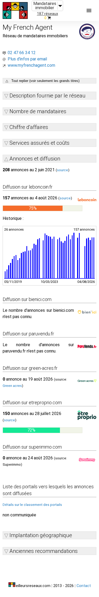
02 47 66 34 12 (22, 52)
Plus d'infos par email (27, 58)
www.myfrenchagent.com (31, 65)
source (62, 170)
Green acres (12, 386)
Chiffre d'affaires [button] (29, 127)
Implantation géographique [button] (41, 535)
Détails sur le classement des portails (32, 505)
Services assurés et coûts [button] (39, 143)
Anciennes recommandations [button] (44, 551)
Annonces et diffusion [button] (35, 158)
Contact (84, 586)
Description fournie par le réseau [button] (48, 95)
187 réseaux (47, 14)
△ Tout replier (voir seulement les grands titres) (42, 81)
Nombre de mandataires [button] (38, 111)
